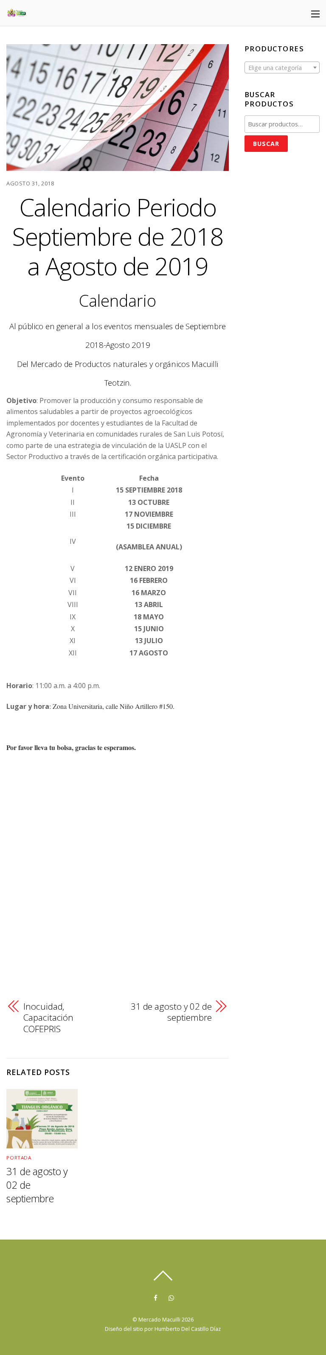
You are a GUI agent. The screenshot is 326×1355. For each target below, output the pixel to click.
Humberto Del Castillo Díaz (188, 1329)
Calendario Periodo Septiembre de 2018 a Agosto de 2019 (117, 236)
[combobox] (282, 67)
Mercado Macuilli (159, 1319)
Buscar (266, 144)
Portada (18, 1157)
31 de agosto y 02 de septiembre (171, 1012)
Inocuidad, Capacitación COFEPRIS (48, 1017)
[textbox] (282, 68)
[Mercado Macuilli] (17, 13)
